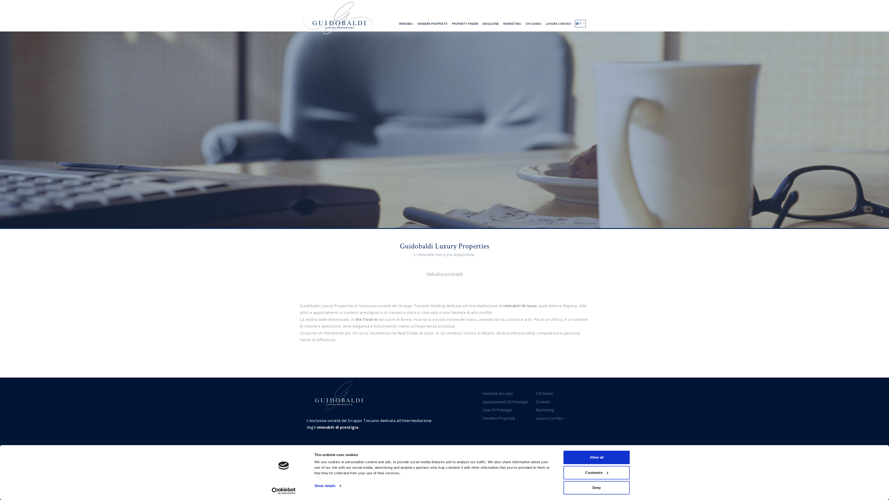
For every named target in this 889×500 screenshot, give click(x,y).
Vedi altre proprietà (444, 273)
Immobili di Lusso (498, 393)
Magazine (491, 24)
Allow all (597, 457)
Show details (324, 486)
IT (579, 23)
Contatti (543, 401)
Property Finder (465, 24)
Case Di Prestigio (497, 409)
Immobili (406, 24)
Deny (596, 488)
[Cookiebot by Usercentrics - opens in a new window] (283, 491)
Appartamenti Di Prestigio (505, 401)
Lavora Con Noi (558, 24)
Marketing (512, 24)
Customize (594, 473)
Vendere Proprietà (432, 24)
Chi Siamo (533, 24)
